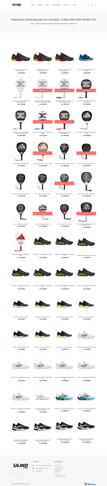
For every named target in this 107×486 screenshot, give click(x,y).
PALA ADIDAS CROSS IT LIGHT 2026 (42, 163)
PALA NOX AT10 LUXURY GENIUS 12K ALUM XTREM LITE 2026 (64, 101)
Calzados (40, 5)
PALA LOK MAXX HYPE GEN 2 (64, 224)
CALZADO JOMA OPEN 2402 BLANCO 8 (64, 408)
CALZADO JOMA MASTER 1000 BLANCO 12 (86, 378)
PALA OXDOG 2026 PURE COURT (64, 194)
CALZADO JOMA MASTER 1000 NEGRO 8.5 (20, 286)
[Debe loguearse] (92, 5)
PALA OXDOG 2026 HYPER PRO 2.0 (20, 194)
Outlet (74, 5)
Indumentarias (56, 5)
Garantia (57, 474)
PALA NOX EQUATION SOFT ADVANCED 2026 (42, 133)
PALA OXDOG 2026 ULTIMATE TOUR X (64, 163)
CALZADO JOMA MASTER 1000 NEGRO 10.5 (64, 286)
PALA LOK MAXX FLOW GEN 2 (21, 224)
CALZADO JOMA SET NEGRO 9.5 (86, 317)
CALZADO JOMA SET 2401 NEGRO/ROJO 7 (64, 70)
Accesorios (67, 5)
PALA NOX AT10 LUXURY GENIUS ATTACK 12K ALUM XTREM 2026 (43, 101)
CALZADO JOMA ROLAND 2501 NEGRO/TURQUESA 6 (86, 439)
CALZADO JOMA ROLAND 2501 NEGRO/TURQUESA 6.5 (20, 440)
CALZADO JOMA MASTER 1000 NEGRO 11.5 (86, 286)
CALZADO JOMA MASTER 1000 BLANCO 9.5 (42, 378)
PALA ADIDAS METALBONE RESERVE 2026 (20, 255)
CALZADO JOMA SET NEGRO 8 (42, 317)
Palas (32, 5)
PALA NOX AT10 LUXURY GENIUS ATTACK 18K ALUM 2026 (21, 133)
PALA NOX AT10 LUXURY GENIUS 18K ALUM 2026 (86, 101)
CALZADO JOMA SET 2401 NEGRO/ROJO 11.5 (42, 70)
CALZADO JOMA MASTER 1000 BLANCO (86, 347)
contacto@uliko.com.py (41, 468)
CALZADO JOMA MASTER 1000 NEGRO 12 (42, 255)
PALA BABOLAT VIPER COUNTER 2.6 (86, 194)
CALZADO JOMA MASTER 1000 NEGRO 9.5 (42, 286)
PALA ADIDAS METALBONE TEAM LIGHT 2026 (86, 133)
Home (32, 24)
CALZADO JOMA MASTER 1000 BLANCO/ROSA (42, 409)
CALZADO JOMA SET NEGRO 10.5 (21, 347)
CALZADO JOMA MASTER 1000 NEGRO (86, 255)
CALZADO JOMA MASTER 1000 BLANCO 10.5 (64, 378)
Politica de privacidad (60, 476)
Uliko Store (17, 484)
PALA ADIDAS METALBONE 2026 (21, 163)
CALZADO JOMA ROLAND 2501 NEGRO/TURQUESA (64, 439)
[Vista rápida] (18, 59)
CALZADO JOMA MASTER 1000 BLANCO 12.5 (21, 409)
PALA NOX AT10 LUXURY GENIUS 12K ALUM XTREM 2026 (21, 101)
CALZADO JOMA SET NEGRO (21, 317)
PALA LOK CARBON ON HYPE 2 (42, 224)
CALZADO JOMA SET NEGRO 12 (64, 347)
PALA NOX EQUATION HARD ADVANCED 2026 (64, 133)
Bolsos (47, 5)
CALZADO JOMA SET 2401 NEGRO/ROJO (20, 70)
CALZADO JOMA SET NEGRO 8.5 (64, 317)
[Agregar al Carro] (23, 59)
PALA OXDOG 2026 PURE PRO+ (42, 194)
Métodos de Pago (59, 467)
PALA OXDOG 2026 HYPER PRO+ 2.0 (86, 163)
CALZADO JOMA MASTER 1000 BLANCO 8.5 (21, 378)
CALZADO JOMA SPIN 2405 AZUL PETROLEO (86, 70)
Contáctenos (58, 465)
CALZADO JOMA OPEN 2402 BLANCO (86, 408)
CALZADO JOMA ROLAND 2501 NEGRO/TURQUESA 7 (42, 440)
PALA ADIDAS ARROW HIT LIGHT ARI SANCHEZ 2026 (86, 224)
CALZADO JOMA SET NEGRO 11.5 (43, 347)
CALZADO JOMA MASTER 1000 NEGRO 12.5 (64, 255)
